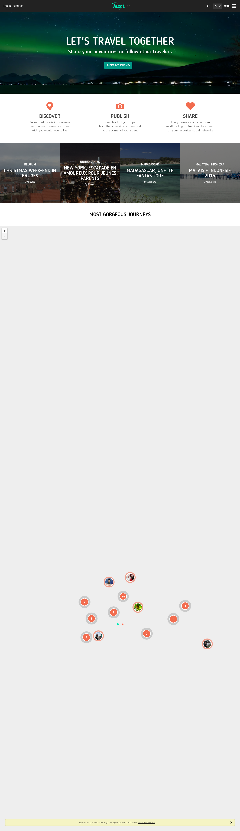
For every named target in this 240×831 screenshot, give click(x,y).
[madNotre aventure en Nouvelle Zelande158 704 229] (207, 644)
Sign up (18, 6)
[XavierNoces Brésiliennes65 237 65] (98, 635)
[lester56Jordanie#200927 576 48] (138, 607)
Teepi (120, 6)
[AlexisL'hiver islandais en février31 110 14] (109, 582)
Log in (7, 6)
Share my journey (118, 65)
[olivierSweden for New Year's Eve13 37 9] (130, 577)
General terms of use (146, 822)
